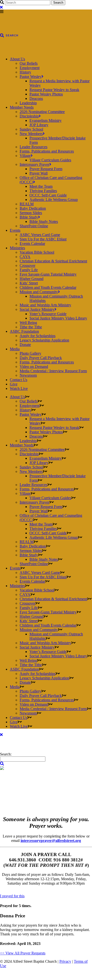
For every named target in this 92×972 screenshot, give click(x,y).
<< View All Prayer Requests (22, 953)
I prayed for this (12, 896)
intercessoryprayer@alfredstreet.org (51, 840)
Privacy (65, 961)
